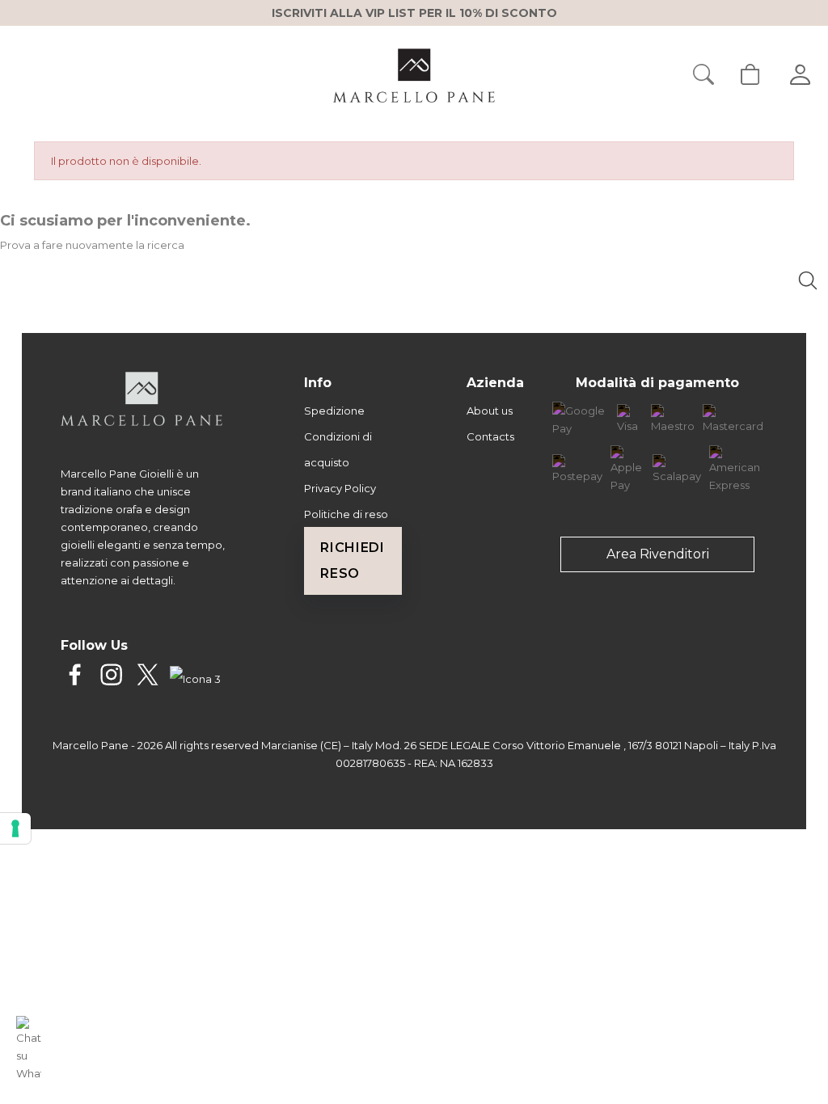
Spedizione (334, 410)
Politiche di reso (346, 514)
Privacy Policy (340, 488)
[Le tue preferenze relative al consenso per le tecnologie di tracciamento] (15, 828)
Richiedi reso (352, 560)
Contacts (490, 436)
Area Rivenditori (657, 554)
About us (490, 410)
